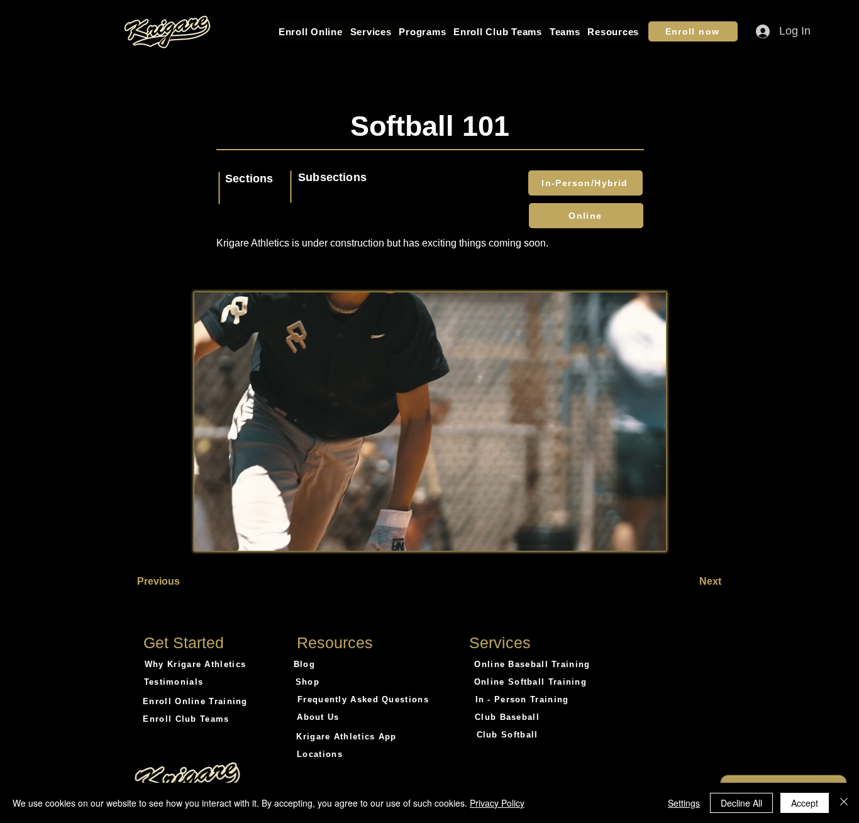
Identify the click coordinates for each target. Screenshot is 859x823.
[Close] (843, 803)
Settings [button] (684, 803)
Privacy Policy (497, 803)
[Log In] (751, 31)
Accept (804, 803)
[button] (310, 32)
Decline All (741, 803)
